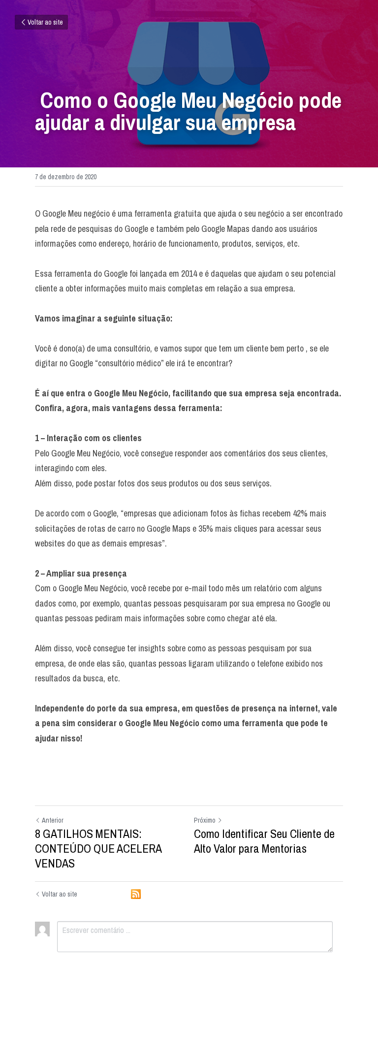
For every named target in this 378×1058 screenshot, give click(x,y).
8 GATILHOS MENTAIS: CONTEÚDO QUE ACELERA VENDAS (98, 848)
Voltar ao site (45, 22)
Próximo (205, 820)
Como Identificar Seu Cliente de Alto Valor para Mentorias (264, 841)
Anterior (52, 820)
